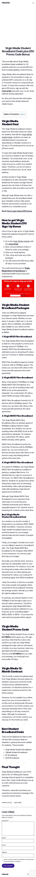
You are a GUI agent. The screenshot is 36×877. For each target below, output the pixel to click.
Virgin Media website (21, 241)
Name (4, 838)
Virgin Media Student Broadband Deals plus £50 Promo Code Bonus (18, 51)
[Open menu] (33, 3)
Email (4, 845)
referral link (7, 91)
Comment (5, 820)
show (22, 114)
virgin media (17, 802)
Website (4, 852)
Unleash (6, 3)
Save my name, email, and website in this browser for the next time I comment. (19, 860)
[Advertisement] (18, 25)
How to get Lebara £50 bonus (19, 211)
